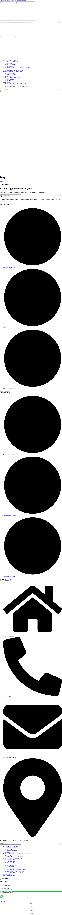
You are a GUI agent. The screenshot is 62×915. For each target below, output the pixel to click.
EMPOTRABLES (11, 79)
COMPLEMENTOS (11, 75)
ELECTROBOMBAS (12, 61)
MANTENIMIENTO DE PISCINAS (16, 83)
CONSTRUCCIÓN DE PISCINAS (15, 85)
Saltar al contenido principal (18, 0)
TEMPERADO (10, 66)
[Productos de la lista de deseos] (31, 27)
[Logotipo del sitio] (8, 20)
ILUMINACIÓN (10, 73)
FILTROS (9, 63)
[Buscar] (59, 22)
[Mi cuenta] (31, 24)
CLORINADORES (11, 64)
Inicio (1, 181)
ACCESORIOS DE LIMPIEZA (14, 70)
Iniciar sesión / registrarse (9, 875)
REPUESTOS (10, 76)
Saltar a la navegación (5, 0)
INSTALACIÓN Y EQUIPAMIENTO (16, 86)
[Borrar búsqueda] (56, 22)
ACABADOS (10, 80)
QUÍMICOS (9, 69)
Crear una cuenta (4, 888)
